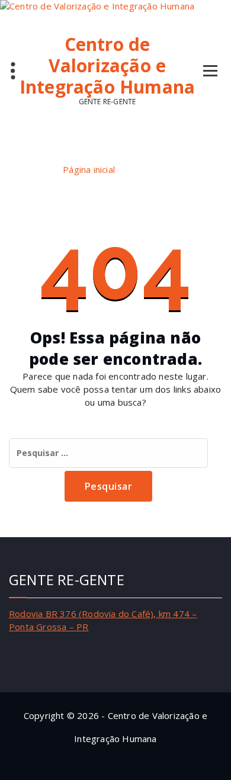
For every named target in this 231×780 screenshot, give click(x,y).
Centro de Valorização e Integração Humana (107, 66)
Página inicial (89, 169)
